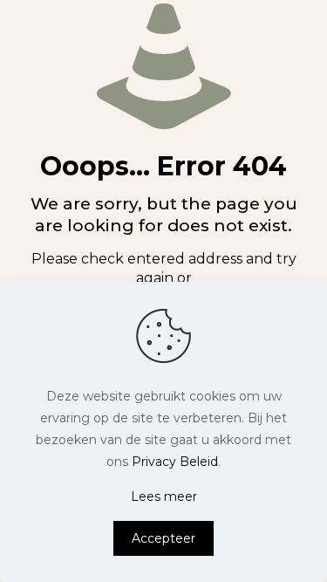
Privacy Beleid (175, 461)
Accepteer (163, 538)
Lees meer (164, 496)
